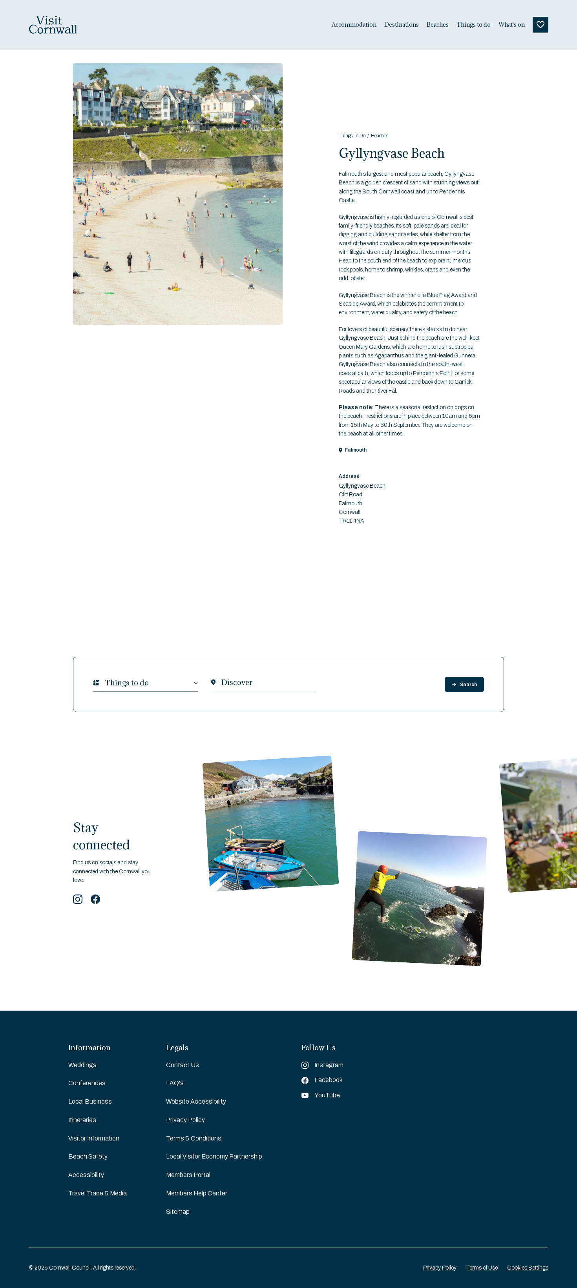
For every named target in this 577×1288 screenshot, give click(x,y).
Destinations (401, 24)
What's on (511, 24)
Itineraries (82, 1120)
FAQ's (175, 1083)
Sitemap (178, 1211)
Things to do (473, 24)
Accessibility (86, 1174)
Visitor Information (93, 1138)
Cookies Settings (527, 1268)
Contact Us (182, 1065)
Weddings (82, 1065)
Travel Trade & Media (97, 1193)
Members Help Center (196, 1193)
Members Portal (188, 1174)
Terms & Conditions (193, 1138)
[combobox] (105, 682)
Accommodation (354, 24)
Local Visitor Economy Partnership (214, 1156)
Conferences (87, 1083)
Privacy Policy (185, 1120)
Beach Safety (88, 1156)
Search (468, 684)
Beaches (438, 24)
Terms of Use (482, 1268)
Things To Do (352, 135)
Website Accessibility (196, 1101)
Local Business (90, 1101)
